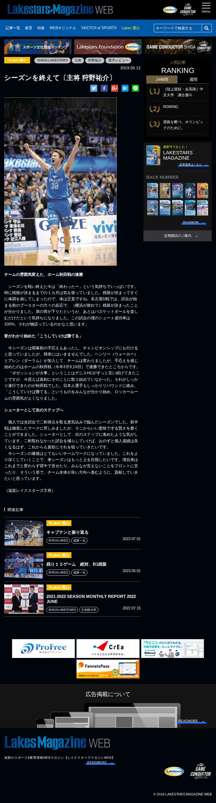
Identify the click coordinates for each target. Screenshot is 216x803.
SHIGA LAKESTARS (52, 60)
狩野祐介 (95, 60)
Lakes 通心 (131, 28)
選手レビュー (118, 60)
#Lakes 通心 (17, 60)
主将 (78, 60)
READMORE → (100, 762)
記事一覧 (13, 28)
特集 (41, 28)
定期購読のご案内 (177, 235)
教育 (28, 28)
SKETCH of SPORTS (99, 28)
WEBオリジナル (63, 28)
